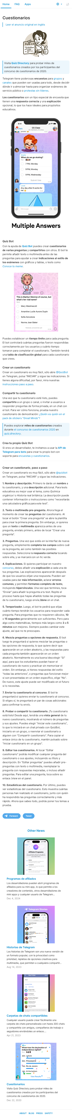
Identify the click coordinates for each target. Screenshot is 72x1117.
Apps (28, 4)
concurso (8, 567)
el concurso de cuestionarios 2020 (34, 429)
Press (39, 1113)
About (23, 1113)
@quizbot (61, 472)
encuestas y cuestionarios (33, 455)
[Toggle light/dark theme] (67, 4)
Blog (31, 1113)
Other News (36, 830)
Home (6, 4)
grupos (58, 78)
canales (7, 82)
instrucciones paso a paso (18, 384)
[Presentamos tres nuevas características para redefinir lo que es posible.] (36, 173)
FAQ (17, 4)
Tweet (29, 816)
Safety (49, 1113)
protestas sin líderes (36, 90)
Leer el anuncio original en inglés (25, 24)
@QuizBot (62, 372)
